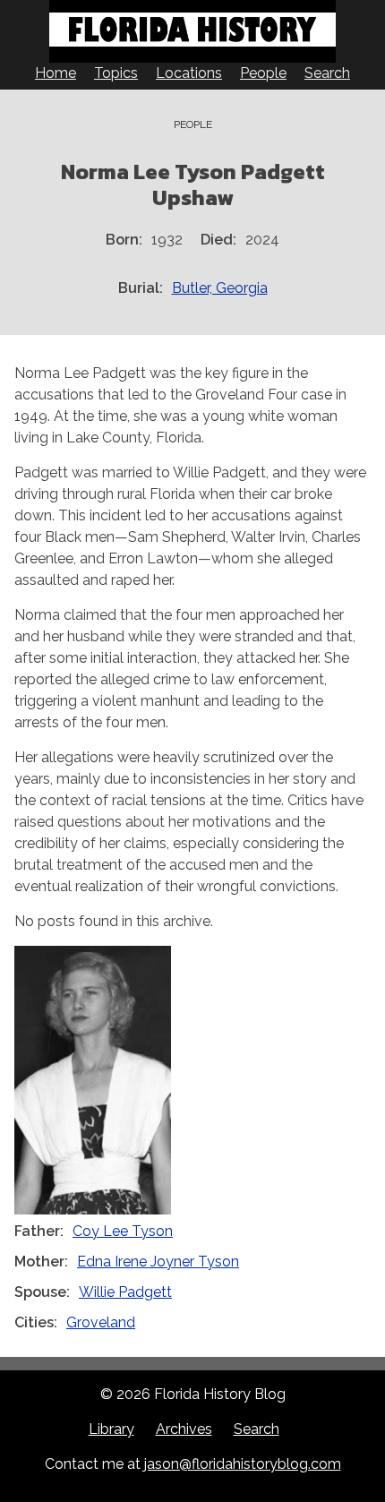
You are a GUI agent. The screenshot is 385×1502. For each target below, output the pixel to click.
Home (55, 73)
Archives (184, 1429)
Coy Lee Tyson (123, 1231)
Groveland (100, 1322)
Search (327, 73)
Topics (116, 73)
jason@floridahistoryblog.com (242, 1463)
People (263, 73)
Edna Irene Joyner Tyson (158, 1261)
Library (111, 1429)
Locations (189, 73)
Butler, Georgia (220, 287)
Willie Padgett (125, 1291)
